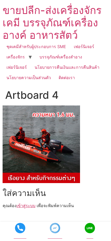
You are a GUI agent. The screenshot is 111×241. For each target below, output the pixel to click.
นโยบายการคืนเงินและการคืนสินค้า (67, 67)
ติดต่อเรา (67, 77)
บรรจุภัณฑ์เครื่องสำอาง (60, 56)
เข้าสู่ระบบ (26, 205)
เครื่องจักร (15, 56)
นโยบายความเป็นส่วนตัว (28, 77)
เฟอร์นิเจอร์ (84, 46)
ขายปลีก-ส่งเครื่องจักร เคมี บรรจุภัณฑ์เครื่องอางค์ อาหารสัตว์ (52, 22)
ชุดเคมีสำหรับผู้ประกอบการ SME (36, 46)
